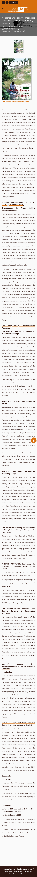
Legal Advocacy (18, 871)
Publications (11, 26)
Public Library (24, 874)
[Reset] (34, 440)
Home (4, 26)
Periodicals (20, 26)
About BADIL (9, 871)
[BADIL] (21, 9)
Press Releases (14, 874)
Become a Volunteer (9, 869)
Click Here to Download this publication (15, 101)
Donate (13, 2)
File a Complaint (21, 869)
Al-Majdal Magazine (8, 28)
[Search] (3, 2)
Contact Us (31, 869)
